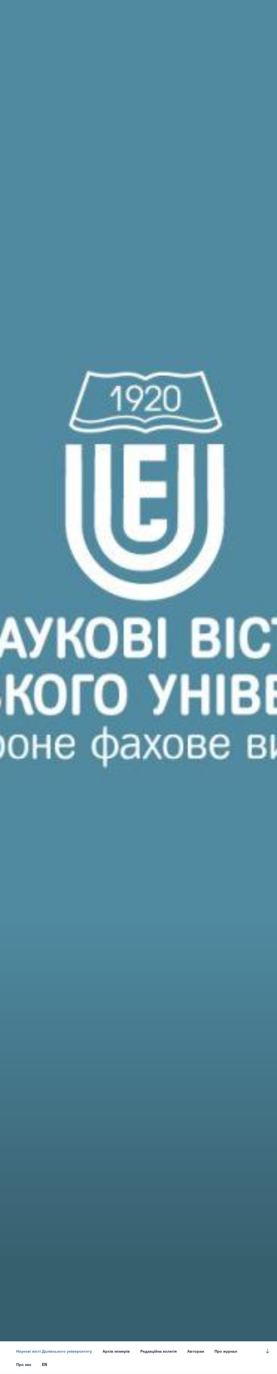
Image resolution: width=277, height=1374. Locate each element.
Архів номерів (116, 1351)
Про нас (23, 1364)
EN (44, 1364)
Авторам (195, 1351)
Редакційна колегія (158, 1351)
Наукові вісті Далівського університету (54, 1351)
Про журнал (226, 1351)
